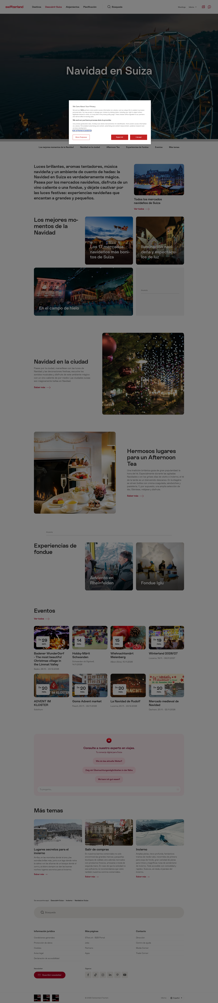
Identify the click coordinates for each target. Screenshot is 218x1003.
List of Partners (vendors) (82, 130)
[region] (110, 122)
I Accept (139, 137)
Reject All (119, 137)
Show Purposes (81, 137)
